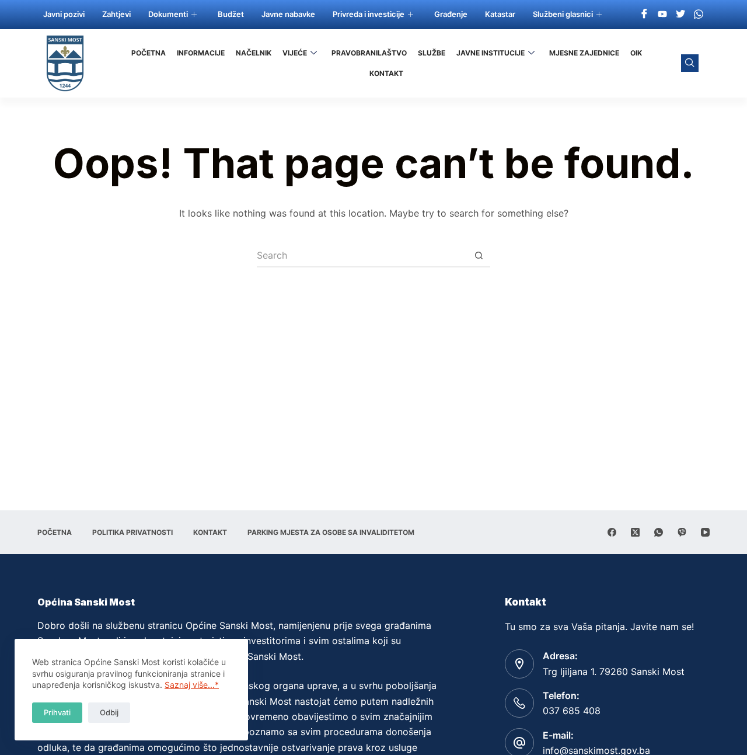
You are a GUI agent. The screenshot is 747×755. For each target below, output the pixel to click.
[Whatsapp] (698, 13)
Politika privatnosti (132, 532)
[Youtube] (662, 13)
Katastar (500, 14)
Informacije (201, 52)
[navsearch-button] (690, 63)
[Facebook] (644, 13)
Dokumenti (168, 14)
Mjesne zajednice (584, 52)
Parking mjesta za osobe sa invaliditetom (330, 532)
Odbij (109, 712)
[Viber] (682, 532)
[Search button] (478, 255)
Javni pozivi (64, 14)
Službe (431, 52)
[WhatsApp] (658, 532)
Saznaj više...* (192, 685)
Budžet (231, 14)
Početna (148, 52)
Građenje (450, 14)
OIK (636, 52)
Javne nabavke (288, 14)
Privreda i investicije (368, 14)
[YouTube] (705, 532)
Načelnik (253, 52)
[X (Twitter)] (635, 532)
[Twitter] (680, 13)
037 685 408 (572, 710)
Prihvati (57, 712)
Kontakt (386, 73)
